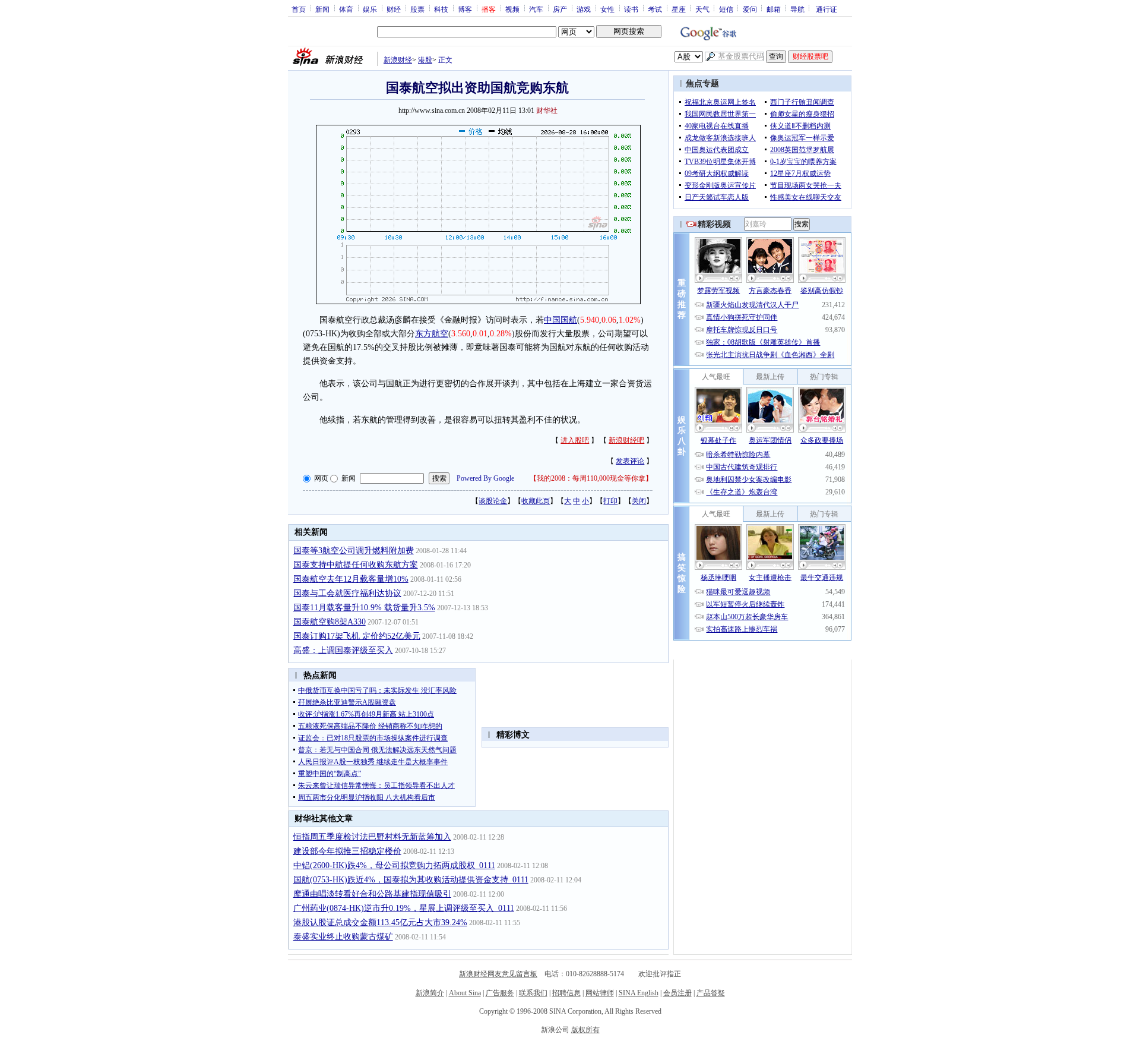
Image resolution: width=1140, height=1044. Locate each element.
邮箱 (774, 8)
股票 (417, 8)
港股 (425, 60)
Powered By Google (485, 478)
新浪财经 (398, 60)
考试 (655, 8)
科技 (441, 8)
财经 (394, 8)
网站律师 (599, 993)
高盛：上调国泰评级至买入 (343, 650)
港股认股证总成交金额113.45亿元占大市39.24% (380, 922)
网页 (321, 478)
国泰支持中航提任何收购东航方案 (355, 564)
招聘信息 (566, 993)
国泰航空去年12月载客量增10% (350, 579)
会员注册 (677, 993)
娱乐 (370, 8)
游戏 (584, 8)
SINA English (638, 993)
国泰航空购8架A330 (329, 621)
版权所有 (585, 1030)
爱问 (750, 8)
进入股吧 (574, 440)
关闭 (639, 501)
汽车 (536, 8)
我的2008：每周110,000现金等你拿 (591, 478)
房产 (560, 8)
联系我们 (533, 993)
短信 (726, 8)
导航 (797, 8)
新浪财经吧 (626, 440)
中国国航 (560, 320)
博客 (465, 8)
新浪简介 (430, 993)
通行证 (826, 8)
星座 (679, 8)
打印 (610, 501)
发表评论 (630, 461)
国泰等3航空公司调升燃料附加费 (353, 550)
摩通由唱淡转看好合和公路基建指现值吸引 (372, 894)
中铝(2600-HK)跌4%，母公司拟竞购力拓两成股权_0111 (394, 865)
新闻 (322, 8)
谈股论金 (493, 501)
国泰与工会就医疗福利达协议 (347, 593)
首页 (299, 8)
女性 (607, 8)
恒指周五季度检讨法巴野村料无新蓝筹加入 (372, 836)
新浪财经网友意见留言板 (498, 974)
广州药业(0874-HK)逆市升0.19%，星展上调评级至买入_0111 (403, 908)
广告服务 (500, 993)
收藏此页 (535, 501)
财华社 (547, 110)
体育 (346, 8)
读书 (631, 8)
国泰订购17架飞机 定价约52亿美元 (356, 636)
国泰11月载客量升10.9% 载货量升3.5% (364, 607)
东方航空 (431, 333)
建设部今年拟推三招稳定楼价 (347, 851)
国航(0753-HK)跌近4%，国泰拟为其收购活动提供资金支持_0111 (410, 879)
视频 (512, 8)
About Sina (465, 993)
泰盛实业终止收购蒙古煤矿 (343, 936)
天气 (702, 8)
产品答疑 (710, 993)
